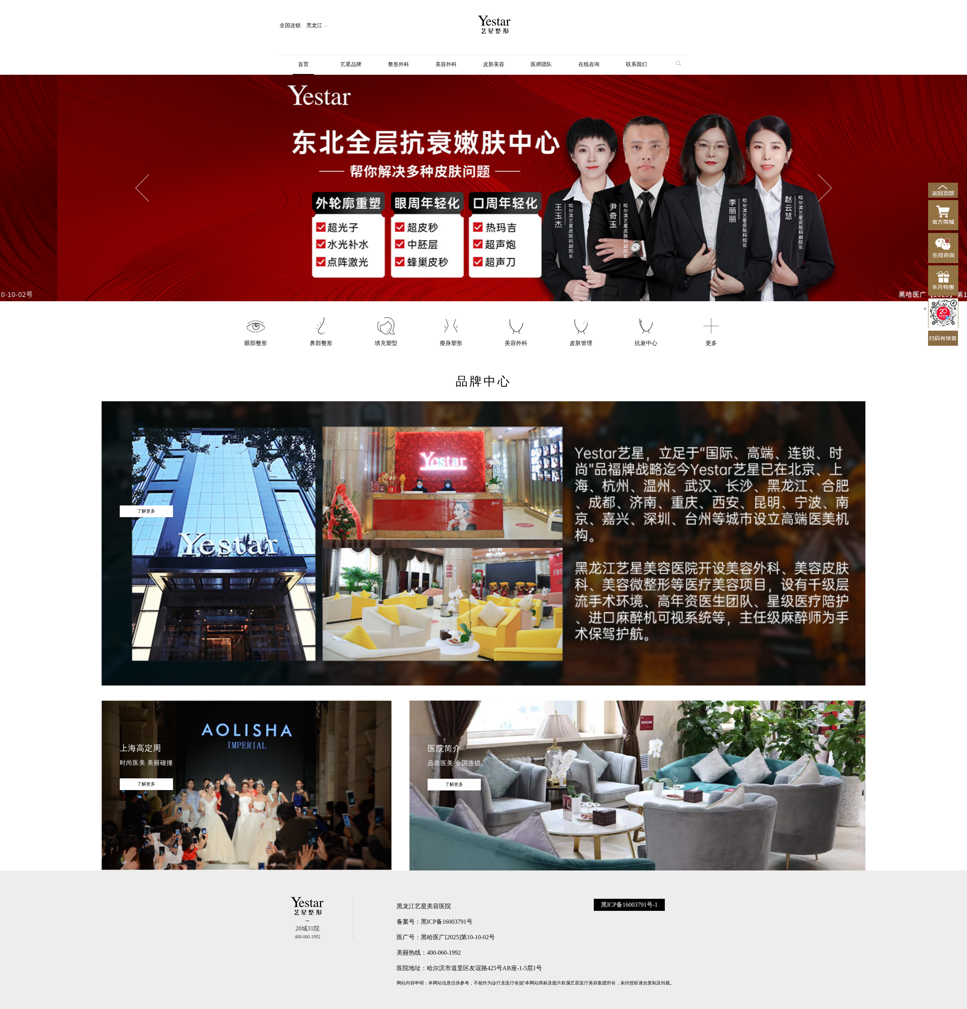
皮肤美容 (493, 64)
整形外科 (398, 64)
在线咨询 (588, 64)
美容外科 (446, 64)
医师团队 (541, 64)
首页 (303, 64)
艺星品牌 (350, 64)
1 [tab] (925, 309)
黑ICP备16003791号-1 (629, 904)
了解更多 (146, 511)
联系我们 (636, 64)
